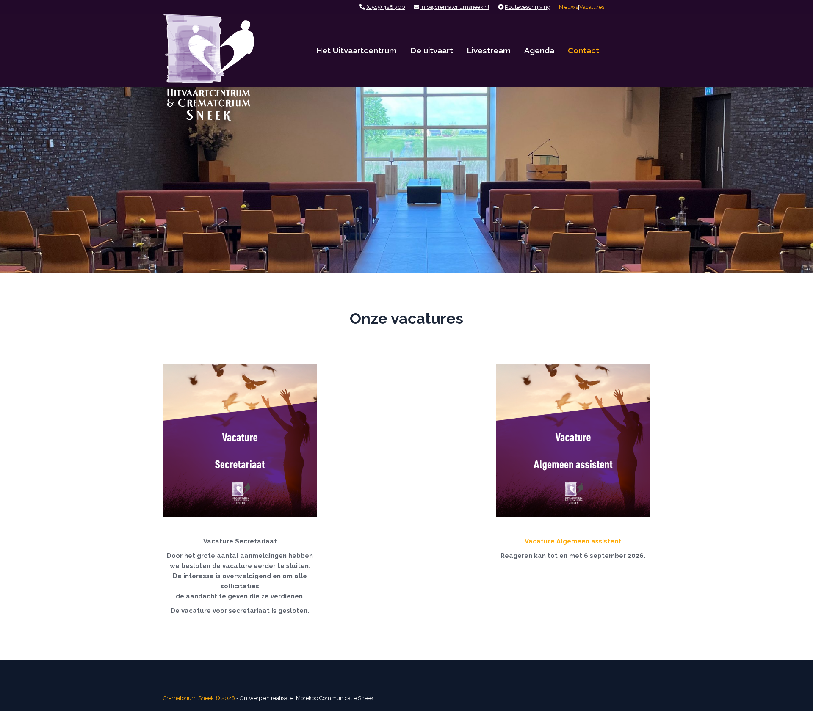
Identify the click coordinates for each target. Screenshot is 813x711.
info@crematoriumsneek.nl (454, 7)
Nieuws (568, 7)
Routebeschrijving (527, 7)
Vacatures (591, 7)
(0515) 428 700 (385, 7)
